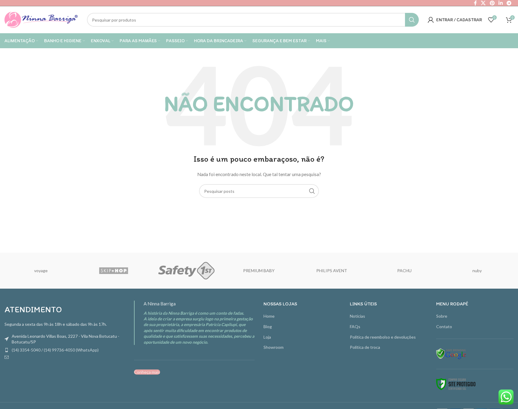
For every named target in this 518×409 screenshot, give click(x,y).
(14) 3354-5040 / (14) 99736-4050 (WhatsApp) (55, 349)
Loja (267, 337)
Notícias (357, 316)
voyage (41, 270)
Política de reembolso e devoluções (383, 337)
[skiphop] (113, 271)
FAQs (355, 326)
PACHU (404, 270)
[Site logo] (41, 19)
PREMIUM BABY (259, 270)
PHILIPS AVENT (331, 270)
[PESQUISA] (412, 20)
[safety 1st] (186, 271)
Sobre (441, 316)
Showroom (273, 347)
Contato (444, 326)
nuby (477, 270)
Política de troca (365, 347)
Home (269, 316)
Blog (267, 326)
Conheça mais (147, 372)
